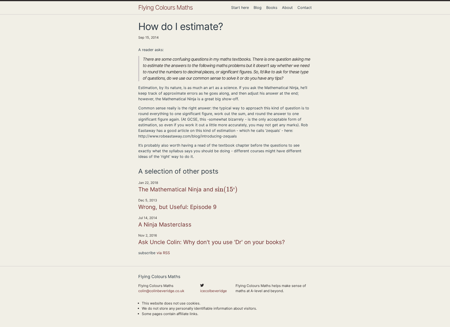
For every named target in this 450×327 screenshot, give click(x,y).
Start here (240, 7)
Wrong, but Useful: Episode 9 (177, 207)
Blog (258, 7)
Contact (304, 7)
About (287, 7)
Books (271, 7)
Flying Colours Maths (165, 7)
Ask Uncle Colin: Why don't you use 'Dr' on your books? (211, 242)
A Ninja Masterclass (164, 224)
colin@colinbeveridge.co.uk (161, 291)
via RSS (163, 252)
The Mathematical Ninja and (187, 189)
